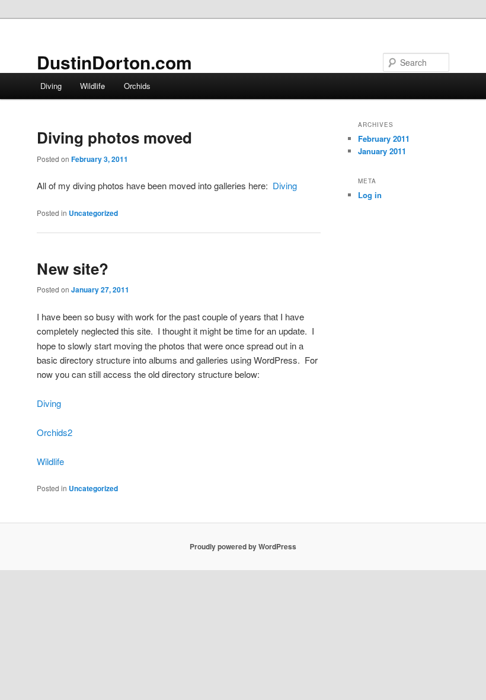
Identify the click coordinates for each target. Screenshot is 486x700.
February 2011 (384, 138)
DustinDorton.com (114, 62)
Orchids (137, 85)
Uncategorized (93, 213)
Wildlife (92, 85)
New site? (72, 268)
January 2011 (382, 151)
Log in (370, 195)
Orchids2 (54, 432)
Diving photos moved (114, 137)
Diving (51, 85)
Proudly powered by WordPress (243, 546)
